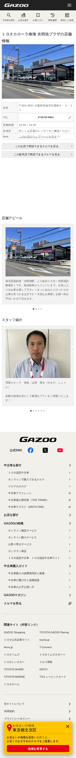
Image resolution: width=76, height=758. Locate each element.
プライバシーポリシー (17, 718)
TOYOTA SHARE (14, 669)
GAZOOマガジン (15, 595)
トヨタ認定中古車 (18, 472)
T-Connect (45, 647)
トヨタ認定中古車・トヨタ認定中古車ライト (34, 557)
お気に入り (38, 20)
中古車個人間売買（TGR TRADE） (28, 499)
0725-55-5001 (46, 117)
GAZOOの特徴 (13, 523)
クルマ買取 (45, 661)
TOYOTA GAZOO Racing (54, 632)
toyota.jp (44, 639)
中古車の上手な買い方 (21, 586)
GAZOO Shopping (14, 632)
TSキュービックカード (52, 676)
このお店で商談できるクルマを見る (36, 146)
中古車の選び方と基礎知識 (23, 580)
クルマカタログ (17, 486)
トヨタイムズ (11, 654)
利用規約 (9, 711)
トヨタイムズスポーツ (52, 654)
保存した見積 (67, 20)
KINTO (43, 669)
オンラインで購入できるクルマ (26, 479)
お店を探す (23, 20)
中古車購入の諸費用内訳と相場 (26, 573)
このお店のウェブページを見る (38, 136)
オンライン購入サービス (22, 537)
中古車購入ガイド (15, 566)
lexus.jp (8, 647)
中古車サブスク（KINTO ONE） (27, 506)
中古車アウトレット (20, 493)
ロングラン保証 (17, 551)
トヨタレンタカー (14, 661)
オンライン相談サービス (22, 530)
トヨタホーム (11, 684)
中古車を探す (13, 465)
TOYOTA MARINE (14, 676)
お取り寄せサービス (20, 544)
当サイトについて (14, 703)
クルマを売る (13, 603)
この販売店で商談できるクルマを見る (37, 154)
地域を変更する (38, 748)
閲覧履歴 (52, 20)
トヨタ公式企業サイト (17, 639)
